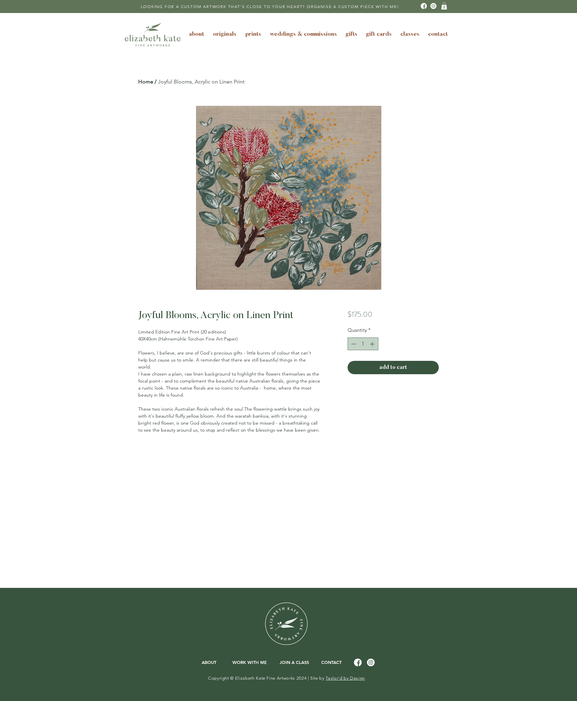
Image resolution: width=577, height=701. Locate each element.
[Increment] (372, 344)
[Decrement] (353, 344)
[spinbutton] (362, 344)
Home (145, 81)
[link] (444, 6)
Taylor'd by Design (345, 678)
